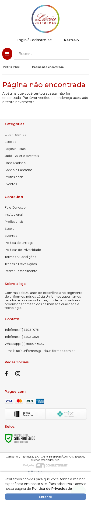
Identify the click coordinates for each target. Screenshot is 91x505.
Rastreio (71, 40)
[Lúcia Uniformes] (45, 19)
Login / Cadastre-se (34, 40)
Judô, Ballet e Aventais (22, 156)
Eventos (11, 184)
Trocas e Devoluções (21, 264)
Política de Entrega (19, 243)
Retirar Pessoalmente (21, 271)
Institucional (14, 214)
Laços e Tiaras (15, 149)
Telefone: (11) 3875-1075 (21, 329)
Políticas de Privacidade (23, 250)
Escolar (10, 228)
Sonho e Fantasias (18, 170)
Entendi (45, 497)
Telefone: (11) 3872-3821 (22, 336)
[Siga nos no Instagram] (17, 374)
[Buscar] (82, 54)
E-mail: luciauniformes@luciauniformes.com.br (40, 351)
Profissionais (14, 177)
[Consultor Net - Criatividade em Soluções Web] (45, 465)
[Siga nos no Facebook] (6, 374)
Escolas (10, 142)
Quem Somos (15, 134)
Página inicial (11, 66)
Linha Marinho (15, 163)
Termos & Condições (20, 257)
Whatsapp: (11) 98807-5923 (24, 344)
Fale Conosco (15, 207)
